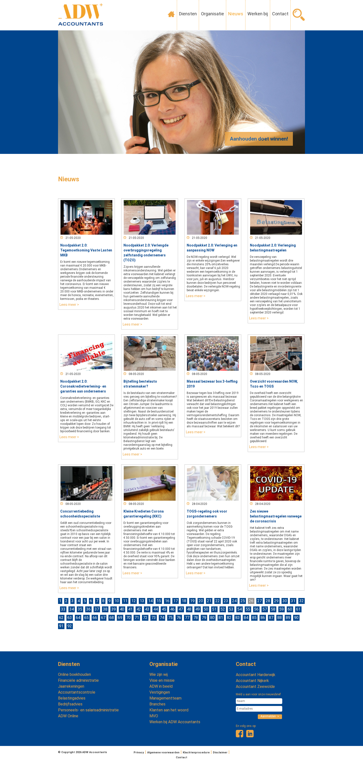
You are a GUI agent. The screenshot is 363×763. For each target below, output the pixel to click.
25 (243, 600)
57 (264, 609)
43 (147, 609)
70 (128, 617)
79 (204, 617)
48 (189, 609)
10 (117, 600)
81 (221, 617)
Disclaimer (220, 752)
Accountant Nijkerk (252, 680)
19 (192, 600)
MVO (153, 716)
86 (263, 617)
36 (88, 609)
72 (145, 617)
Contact (280, 13)
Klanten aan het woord (168, 710)
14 (150, 600)
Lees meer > (69, 305)
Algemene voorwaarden (163, 752)
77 (187, 617)
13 (142, 600)
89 (288, 617)
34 (71, 609)
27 (259, 600)
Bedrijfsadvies (70, 704)
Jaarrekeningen (71, 686)
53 (231, 609)
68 (111, 617)
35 (80, 609)
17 (175, 600)
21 (209, 600)
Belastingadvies (71, 698)
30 (284, 600)
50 (206, 609)
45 (164, 609)
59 (281, 609)
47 (181, 609)
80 (212, 617)
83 (237, 617)
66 (95, 617)
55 (248, 609)
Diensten (188, 13)
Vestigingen (159, 692)
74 (162, 617)
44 (155, 609)
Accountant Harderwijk (255, 674)
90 (296, 617)
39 (113, 609)
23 (226, 600)
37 (97, 609)
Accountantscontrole (76, 692)
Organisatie (212, 13)
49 (197, 609)
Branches (157, 704)
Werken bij (257, 13)
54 (239, 609)
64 (78, 617)
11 (125, 600)
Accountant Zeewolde (255, 686)
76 (179, 617)
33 (63, 609)
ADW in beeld (161, 686)
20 (201, 600)
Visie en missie (162, 680)
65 (86, 617)
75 (170, 617)
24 (234, 600)
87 (271, 617)
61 (298, 609)
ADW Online (68, 716)
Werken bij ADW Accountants (174, 722)
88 (279, 617)
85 (254, 617)
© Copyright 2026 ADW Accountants (82, 752)
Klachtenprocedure (196, 752)
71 (137, 617)
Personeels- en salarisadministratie (88, 710)
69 (120, 617)
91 (61, 626)
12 (133, 600)
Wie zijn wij (158, 674)
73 (153, 617)
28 (268, 600)
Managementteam (165, 698)
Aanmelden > (270, 716)
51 (214, 609)
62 (61, 617)
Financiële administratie (78, 680)
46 (172, 609)
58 (273, 609)
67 (103, 617)
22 (217, 600)
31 (293, 600)
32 (301, 600)
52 (223, 609)
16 (167, 600)
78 (195, 617)
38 (105, 609)
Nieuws (235, 13)
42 (139, 609)
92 (69, 626)
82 (229, 617)
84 (246, 617)
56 (256, 609)
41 (130, 609)
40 (122, 609)
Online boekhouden (74, 674)
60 (290, 609)
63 (69, 617)
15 (159, 600)
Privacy (139, 752)
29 (276, 600)
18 (184, 600)
